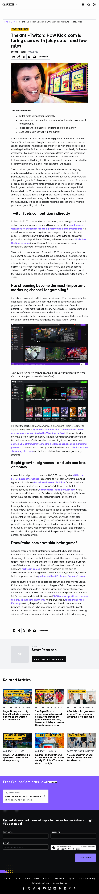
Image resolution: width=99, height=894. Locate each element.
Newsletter (59, 878)
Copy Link (43, 57)
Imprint (72, 878)
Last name (55, 832)
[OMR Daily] (10, 4)
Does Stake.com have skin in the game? (39, 132)
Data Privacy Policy (87, 878)
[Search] (88, 4)
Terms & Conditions (40, 883)
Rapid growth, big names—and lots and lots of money (47, 127)
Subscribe (85, 857)
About (17, 878)
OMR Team (8, 751)
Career (27, 878)
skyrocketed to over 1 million (49, 482)
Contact (47, 878)
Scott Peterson (11, 707)
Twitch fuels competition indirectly (37, 116)
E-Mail (6, 843)
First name (8, 832)
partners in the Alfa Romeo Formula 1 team (61, 576)
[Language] (83, 4)
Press (36, 878)
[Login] (94, 4)
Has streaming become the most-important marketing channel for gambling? (52, 121)
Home (5, 22)
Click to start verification (68, 849)
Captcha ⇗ (88, 846)
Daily (13, 22)
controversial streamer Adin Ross (57, 489)
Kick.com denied (31, 569)
